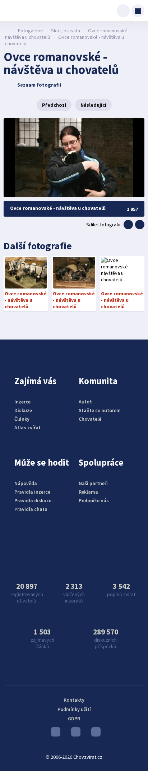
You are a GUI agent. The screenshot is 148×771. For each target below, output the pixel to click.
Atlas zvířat (27, 427)
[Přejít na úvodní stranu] (7, 30)
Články (21, 419)
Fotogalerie (30, 30)
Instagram (74, 734)
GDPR (74, 718)
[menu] (137, 10)
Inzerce (22, 401)
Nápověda (25, 483)
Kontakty (74, 700)
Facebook (94, 734)
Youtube (53, 734)
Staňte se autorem (100, 410)
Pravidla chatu (30, 509)
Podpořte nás (94, 500)
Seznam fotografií (39, 85)
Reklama (88, 492)
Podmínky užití (74, 709)
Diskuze (23, 410)
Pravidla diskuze (32, 500)
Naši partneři (93, 483)
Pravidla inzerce (32, 492)
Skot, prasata (65, 30)
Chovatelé (90, 419)
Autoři (86, 401)
